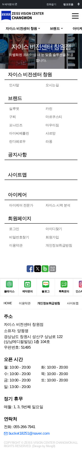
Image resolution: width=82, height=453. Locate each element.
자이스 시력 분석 (58, 205)
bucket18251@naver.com (28, 433)
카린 (49, 108)
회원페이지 (19, 218)
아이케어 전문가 (21, 205)
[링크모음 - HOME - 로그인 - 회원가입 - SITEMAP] (71, 4)
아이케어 (17, 194)
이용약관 (15, 245)
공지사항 (17, 154)
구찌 (12, 117)
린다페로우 (17, 141)
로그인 (14, 229)
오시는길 (52, 85)
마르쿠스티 (54, 117)
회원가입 (52, 237)
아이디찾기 (54, 229)
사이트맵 (17, 174)
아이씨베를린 (19, 133)
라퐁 (49, 141)
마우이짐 (52, 125)
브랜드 (15, 98)
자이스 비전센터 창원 (30, 74)
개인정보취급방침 (59, 245)
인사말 (14, 85)
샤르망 (51, 133)
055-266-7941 (24, 427)
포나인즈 (15, 125)
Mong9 (50, 446)
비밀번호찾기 (19, 237)
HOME (8, 303)
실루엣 (14, 108)
